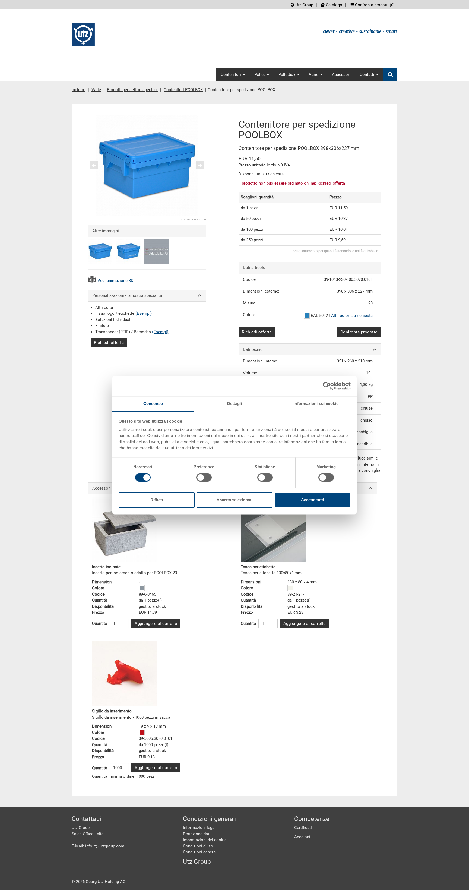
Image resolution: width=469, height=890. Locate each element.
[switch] (204, 477)
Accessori (341, 74)
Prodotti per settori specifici (132, 89)
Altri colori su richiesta (352, 315)
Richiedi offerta (109, 342)
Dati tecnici (253, 349)
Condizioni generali (200, 852)
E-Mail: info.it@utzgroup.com (98, 846)
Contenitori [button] (231, 74)
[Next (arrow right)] (196, 165)
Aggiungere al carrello (156, 623)
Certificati (303, 827)
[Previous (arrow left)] (97, 165)
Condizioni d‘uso (198, 846)
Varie (96, 89)
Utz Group (303, 4)
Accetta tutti (312, 500)
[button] (94, 165)
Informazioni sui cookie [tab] (315, 403)
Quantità (99, 623)
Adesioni (302, 836)
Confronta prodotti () (374, 4)
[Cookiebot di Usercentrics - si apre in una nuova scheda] (327, 386)
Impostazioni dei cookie (205, 839)
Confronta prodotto (359, 332)
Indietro (78, 89)
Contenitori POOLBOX (183, 89)
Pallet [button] (260, 74)
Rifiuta (156, 500)
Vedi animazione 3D (115, 280)
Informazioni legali (200, 827)
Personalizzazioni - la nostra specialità (127, 295)
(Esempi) (143, 313)
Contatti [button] (367, 74)
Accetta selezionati (234, 500)
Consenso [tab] (153, 403)
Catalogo (333, 4)
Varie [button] (313, 74)
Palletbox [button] (286, 74)
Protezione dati (196, 833)
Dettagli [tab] (234, 403)
